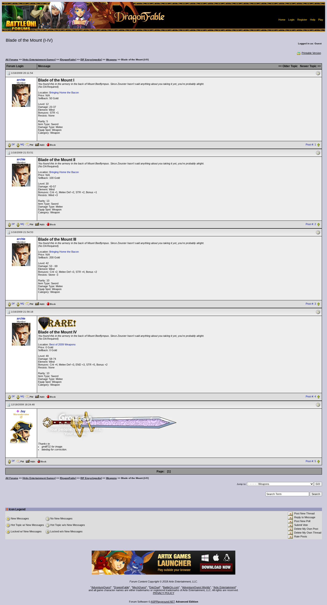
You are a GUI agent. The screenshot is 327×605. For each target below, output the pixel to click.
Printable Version (311, 53)
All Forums (12, 59)
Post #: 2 (311, 224)
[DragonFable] (68, 59)
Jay (22, 411)
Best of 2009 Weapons (62, 344)
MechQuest (139, 587)
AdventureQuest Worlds (196, 587)
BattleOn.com (171, 587)
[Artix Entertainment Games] (39, 59)
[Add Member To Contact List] (39, 144)
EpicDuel (154, 587)
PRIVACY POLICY (163, 593)
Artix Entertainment (225, 587)
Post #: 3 (311, 303)
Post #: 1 (311, 144)
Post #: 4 (311, 396)
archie (21, 79)
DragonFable (121, 587)
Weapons (111, 59)
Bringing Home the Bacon (64, 92)
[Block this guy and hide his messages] (51, 144)
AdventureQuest (101, 587)
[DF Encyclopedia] (91, 59)
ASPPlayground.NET (163, 601)
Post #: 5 (311, 461)
